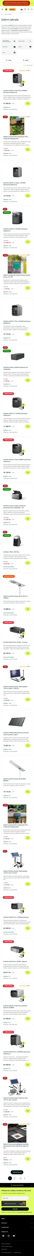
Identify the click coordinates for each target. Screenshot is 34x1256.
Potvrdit (15, 1209)
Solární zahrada (8, 14)
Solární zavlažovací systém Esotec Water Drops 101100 (16, 276)
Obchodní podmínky (5, 1243)
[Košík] (32, 9)
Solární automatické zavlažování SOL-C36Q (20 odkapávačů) (15, 137)
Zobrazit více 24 (17, 1172)
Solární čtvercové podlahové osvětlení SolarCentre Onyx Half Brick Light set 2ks (16, 1146)
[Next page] (25, 1178)
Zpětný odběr (4, 1249)
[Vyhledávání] (25, 9)
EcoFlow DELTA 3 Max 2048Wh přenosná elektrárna (16, 460)
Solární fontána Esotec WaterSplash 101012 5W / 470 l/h (15, 872)
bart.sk (19, 1252)
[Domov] (6, 9)
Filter (9, 60)
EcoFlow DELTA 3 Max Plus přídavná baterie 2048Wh (15, 1007)
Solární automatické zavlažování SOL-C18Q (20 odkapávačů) (15, 826)
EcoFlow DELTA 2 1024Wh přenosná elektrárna (15, 230)
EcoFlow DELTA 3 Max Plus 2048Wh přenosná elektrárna (15, 91)
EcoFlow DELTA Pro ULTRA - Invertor (15, 642)
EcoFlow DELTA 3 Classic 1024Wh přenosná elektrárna (14, 184)
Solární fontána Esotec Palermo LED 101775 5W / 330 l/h (15, 1099)
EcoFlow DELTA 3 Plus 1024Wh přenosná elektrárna (16, 322)
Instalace (12, 9)
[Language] (22, 9)
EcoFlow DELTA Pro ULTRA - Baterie (15, 961)
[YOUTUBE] (14, 1236)
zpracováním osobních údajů (24, 1212)
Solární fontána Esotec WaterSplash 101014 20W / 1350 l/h (15, 687)
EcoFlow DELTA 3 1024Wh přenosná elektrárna (15, 414)
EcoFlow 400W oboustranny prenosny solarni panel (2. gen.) (16, 733)
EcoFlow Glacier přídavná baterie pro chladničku (15, 368)
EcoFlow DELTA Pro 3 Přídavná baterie (16, 917)
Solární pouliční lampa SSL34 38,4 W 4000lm (15, 597)
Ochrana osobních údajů (6, 1246)
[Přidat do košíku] (28, 103)
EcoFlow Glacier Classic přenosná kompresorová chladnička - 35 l (14, 507)
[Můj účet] (28, 9)
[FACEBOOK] (3, 1236)
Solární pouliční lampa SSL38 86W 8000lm (14, 780)
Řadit (26, 60)
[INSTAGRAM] (9, 1236)
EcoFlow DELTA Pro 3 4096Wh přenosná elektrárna (16, 1053)
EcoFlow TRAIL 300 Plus (11, 552)
